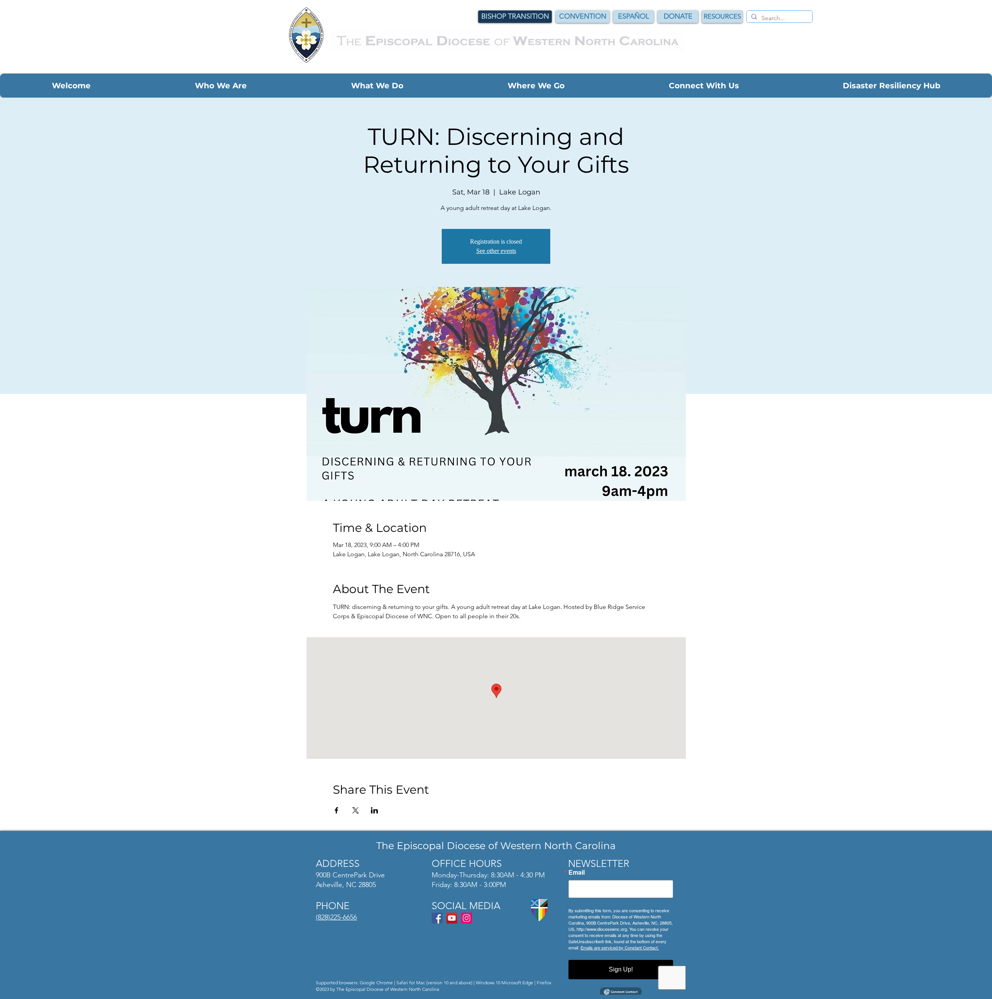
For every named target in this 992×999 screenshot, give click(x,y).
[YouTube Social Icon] (451, 918)
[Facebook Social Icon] (437, 918)
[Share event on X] (355, 810)
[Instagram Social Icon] (466, 918)
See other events (496, 251)
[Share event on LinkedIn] (374, 810)
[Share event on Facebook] (336, 810)
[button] (71, 86)
